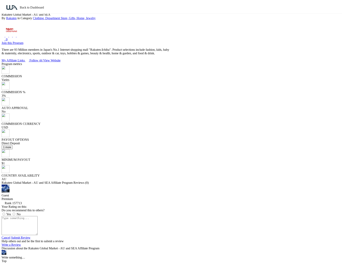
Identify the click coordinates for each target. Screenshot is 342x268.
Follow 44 (36, 60)
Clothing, (39, 18)
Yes (9, 214)
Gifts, (73, 18)
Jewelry (91, 18)
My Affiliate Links (14, 60)
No (18, 214)
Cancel (6, 237)
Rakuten (11, 18)
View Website (52, 60)
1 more (7, 147)
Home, (81, 18)
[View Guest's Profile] (6, 191)
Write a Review (11, 244)
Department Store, (57, 18)
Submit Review (20, 237)
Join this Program (12, 43)
